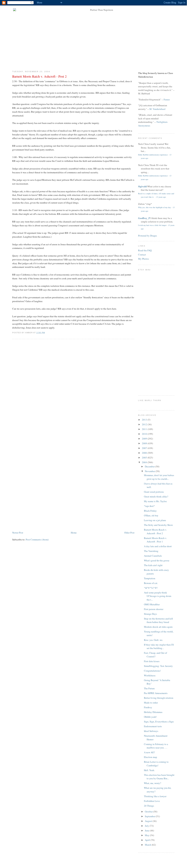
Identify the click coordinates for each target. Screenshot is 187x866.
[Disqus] (73, 388)
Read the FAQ (145, 250)
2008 (145, 443)
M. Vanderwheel (157, 109)
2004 (145, 462)
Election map (150, 757)
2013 (145, 419)
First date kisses (151, 661)
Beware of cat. (151, 583)
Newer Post (17, 532)
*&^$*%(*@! (151, 587)
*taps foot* (149, 506)
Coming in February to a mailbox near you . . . (156, 745)
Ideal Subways (151, 731)
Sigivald (142, 186)
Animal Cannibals (153, 555)
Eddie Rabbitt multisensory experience (153, 154)
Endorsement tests (153, 726)
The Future (149, 688)
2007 (145, 448)
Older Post (129, 532)
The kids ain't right (153, 565)
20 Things (149, 805)
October (149, 811)
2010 (145, 433)
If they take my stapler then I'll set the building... (159, 646)
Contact (142, 254)
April (148, 840)
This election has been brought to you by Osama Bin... (159, 776)
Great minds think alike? (156, 496)
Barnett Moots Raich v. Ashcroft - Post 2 (39, 76)
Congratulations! (152, 670)
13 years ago (161, 197)
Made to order (151, 702)
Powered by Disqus (147, 235)
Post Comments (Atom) (37, 539)
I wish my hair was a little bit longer (152, 225)
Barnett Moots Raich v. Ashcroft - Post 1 (155, 539)
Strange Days (150, 613)
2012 (145, 424)
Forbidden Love (152, 801)
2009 (145, 438)
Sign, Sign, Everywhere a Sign (159, 721)
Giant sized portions (154, 491)
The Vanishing (151, 551)
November (150, 471)
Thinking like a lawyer (155, 796)
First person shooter (153, 609)
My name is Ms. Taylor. (155, 501)
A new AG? (149, 752)
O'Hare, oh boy (151, 515)
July (147, 825)
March (148, 844)
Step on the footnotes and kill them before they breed (158, 620)
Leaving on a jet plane (155, 520)
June (147, 830)
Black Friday (150, 510)
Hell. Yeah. (149, 770)
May (147, 835)
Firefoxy (148, 707)
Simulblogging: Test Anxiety (158, 666)
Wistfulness (149, 675)
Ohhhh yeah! (150, 716)
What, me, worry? (152, 783)
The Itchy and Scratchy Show (158, 525)
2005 (145, 457)
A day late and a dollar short (158, 546)
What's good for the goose (156, 560)
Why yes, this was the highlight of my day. (154, 207)
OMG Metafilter (152, 604)
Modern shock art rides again (158, 626)
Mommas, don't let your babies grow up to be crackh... (159, 477)
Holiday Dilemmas (153, 712)
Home (74, 532)
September (150, 816)
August (149, 821)
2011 (145, 429)
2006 (145, 452)
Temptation (149, 578)
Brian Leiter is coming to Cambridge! (156, 763)
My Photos (143, 258)
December (150, 466)
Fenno (167, 99)
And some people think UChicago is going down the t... (157, 596)
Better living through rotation (158, 697)
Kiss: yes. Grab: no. (153, 640)
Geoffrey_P (144, 218)
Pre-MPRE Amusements (155, 693)
